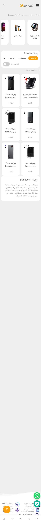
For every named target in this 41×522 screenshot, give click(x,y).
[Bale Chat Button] (37, 503)
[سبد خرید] (12, 518)
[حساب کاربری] (4, 518)
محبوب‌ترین (22, 58)
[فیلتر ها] (6, 509)
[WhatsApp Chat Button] (37, 495)
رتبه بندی (12, 58)
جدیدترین (33, 58)
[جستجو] (29, 518)
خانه (38, 15)
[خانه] (37, 518)
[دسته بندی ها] (20, 518)
